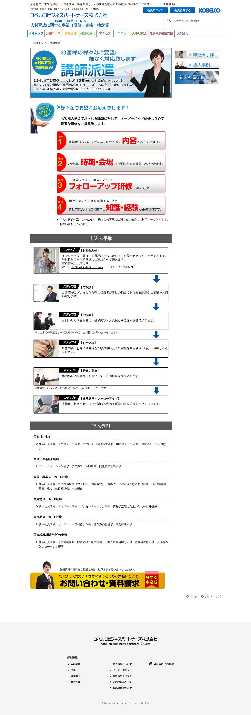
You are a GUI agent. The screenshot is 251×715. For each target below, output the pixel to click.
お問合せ (183, 33)
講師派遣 (70, 33)
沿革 (73, 670)
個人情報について (122, 664)
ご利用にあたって (122, 681)
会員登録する (182, 10)
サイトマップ (212, 596)
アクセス (105, 33)
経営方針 (75, 681)
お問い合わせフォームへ (87, 267)
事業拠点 (75, 676)
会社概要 (75, 664)
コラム (122, 33)
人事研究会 (139, 33)
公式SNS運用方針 (122, 687)
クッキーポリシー (122, 670)
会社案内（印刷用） (164, 664)
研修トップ (36, 33)
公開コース (53, 33)
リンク (193, 596)
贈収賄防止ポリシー (123, 676)
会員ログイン (155, 10)
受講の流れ (87, 33)
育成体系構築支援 (161, 33)
